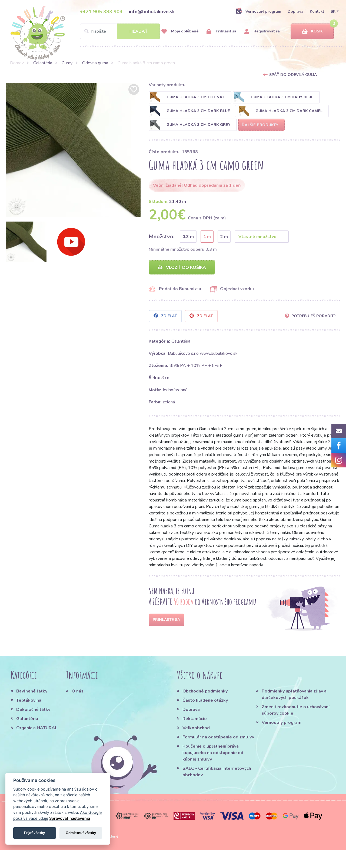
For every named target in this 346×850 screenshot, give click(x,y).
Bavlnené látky (31, 691)
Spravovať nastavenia (69, 818)
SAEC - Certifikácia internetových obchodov (216, 771)
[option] (73, 150)
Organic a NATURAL (36, 728)
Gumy (67, 63)
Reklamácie (194, 719)
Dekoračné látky (33, 709)
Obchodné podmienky (205, 691)
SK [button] (333, 11)
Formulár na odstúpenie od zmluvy (218, 737)
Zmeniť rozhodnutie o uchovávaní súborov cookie (296, 710)
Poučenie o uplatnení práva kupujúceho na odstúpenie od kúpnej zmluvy (212, 752)
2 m (224, 237)
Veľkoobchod (196, 728)
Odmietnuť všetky (81, 833)
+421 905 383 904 (101, 11)
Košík (317, 31)
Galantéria (42, 63)
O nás (78, 691)
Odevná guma (95, 63)
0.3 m (188, 237)
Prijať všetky (34, 833)
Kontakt (317, 11)
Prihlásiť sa (225, 31)
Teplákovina (28, 700)
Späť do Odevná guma (293, 74)
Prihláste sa (166, 619)
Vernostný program (263, 11)
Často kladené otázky (205, 700)
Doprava (295, 11)
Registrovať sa (266, 31)
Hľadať (138, 31)
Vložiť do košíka (185, 267)
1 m (207, 237)
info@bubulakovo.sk (152, 11)
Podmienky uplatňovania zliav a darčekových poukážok (294, 694)
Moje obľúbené (184, 31)
